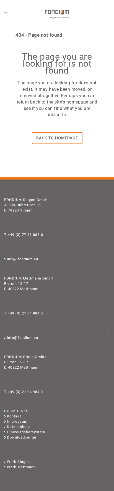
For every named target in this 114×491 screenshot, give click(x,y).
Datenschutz (18, 427)
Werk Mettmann (21, 467)
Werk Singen (18, 462)
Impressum (17, 421)
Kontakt (14, 416)
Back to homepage (57, 138)
